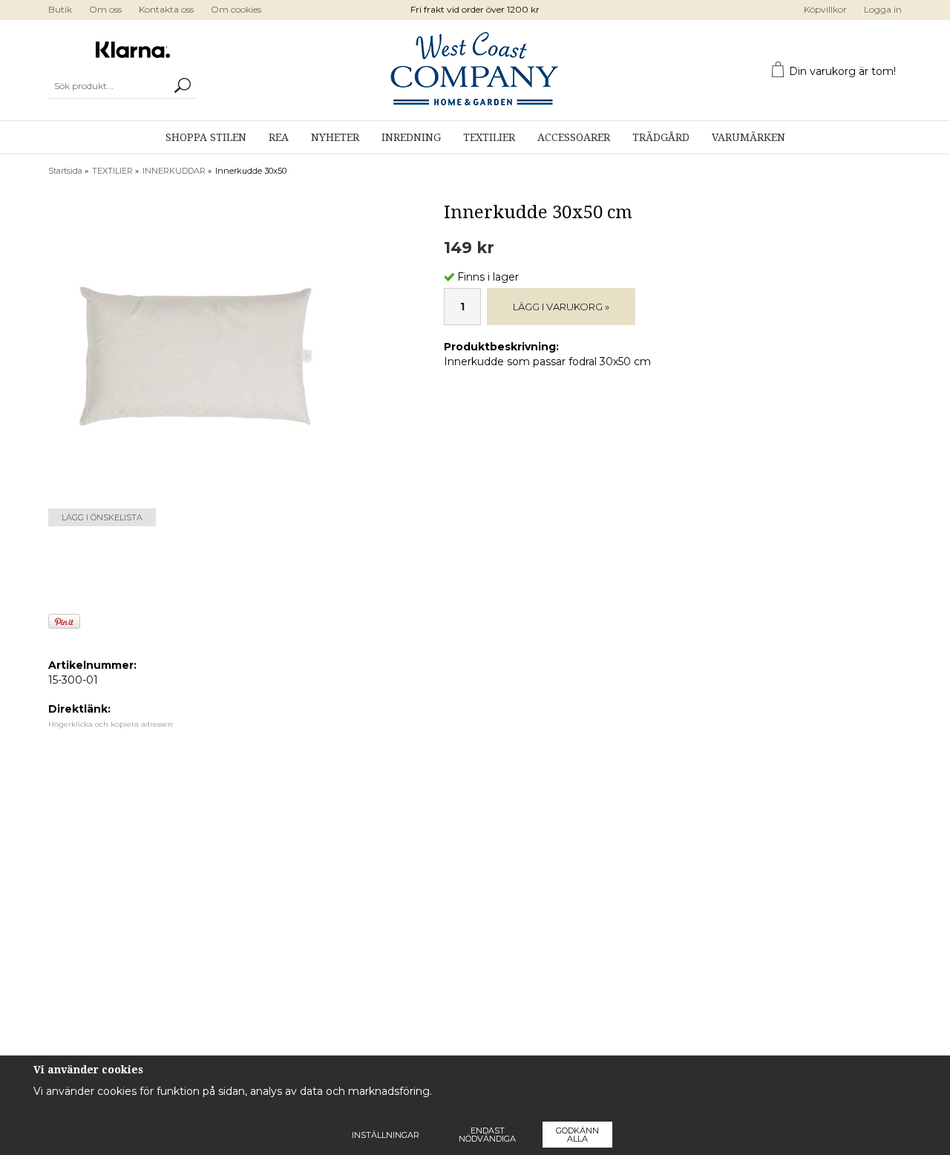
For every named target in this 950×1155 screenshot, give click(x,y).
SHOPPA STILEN (206, 137)
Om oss (105, 9)
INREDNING (411, 137)
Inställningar (385, 1135)
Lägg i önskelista (102, 517)
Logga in (883, 9)
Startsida (65, 171)
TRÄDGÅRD (660, 137)
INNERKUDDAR (174, 171)
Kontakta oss (166, 9)
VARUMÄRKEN (748, 137)
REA (279, 137)
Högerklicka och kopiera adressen (110, 724)
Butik (60, 9)
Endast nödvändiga (487, 1134)
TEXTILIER (489, 137)
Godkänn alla (577, 1134)
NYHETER (335, 137)
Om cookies (236, 9)
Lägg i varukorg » (561, 307)
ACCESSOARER (573, 137)
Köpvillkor (825, 9)
